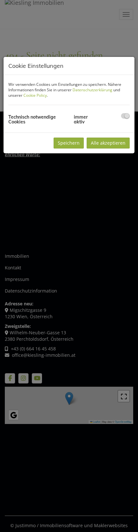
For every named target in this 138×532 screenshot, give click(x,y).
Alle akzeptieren (108, 143)
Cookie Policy (35, 95)
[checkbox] (125, 116)
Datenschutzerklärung (92, 90)
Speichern (69, 143)
